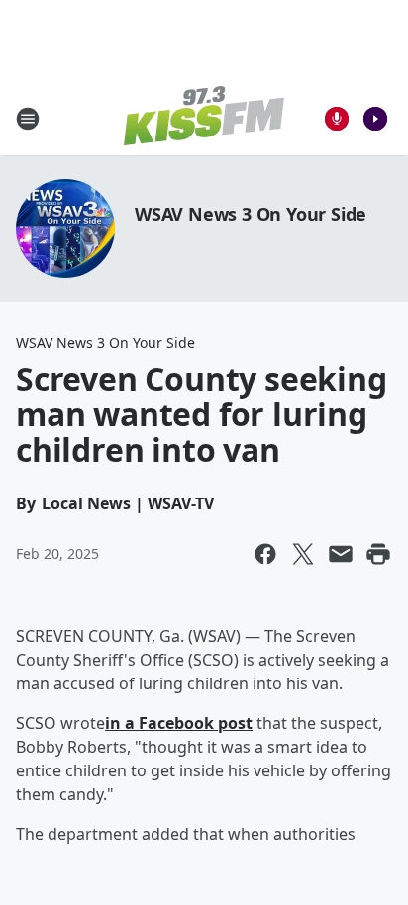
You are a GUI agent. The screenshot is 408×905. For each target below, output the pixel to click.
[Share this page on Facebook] (265, 554)
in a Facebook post (179, 723)
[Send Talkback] (337, 119)
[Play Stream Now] (375, 119)
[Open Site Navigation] (28, 119)
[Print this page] (378, 554)
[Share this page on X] (303, 554)
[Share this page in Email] (341, 554)
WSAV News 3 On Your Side (250, 214)
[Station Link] (204, 118)
